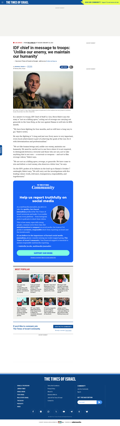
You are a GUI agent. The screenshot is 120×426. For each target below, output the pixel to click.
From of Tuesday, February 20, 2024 (38, 43)
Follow (30, 66)
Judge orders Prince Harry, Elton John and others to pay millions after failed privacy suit (63, 311)
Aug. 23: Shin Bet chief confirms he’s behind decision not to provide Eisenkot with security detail (19, 399)
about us (50, 391)
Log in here (68, 330)
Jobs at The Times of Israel (55, 397)
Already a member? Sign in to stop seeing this (43, 257)
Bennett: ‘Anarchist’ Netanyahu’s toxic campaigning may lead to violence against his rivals (50, 288)
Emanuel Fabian (20, 66)
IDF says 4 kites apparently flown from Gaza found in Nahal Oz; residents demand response (36, 311)
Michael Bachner (17, 405)
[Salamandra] (76, 422)
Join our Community (93, 2)
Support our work (43, 253)
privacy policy (51, 388)
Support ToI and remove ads (110, 2)
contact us (51, 400)
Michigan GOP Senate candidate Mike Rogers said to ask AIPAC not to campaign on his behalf (63, 288)
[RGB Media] (61, 422)
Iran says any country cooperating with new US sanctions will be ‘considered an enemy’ (23, 288)
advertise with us (52, 394)
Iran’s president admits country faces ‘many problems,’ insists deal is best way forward (35, 288)
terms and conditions (53, 385)
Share (65, 67)
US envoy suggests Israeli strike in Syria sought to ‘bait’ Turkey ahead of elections (50, 311)
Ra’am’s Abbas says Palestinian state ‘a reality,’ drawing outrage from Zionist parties (22, 311)
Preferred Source (51, 61)
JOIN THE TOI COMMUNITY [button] (63, 326)
